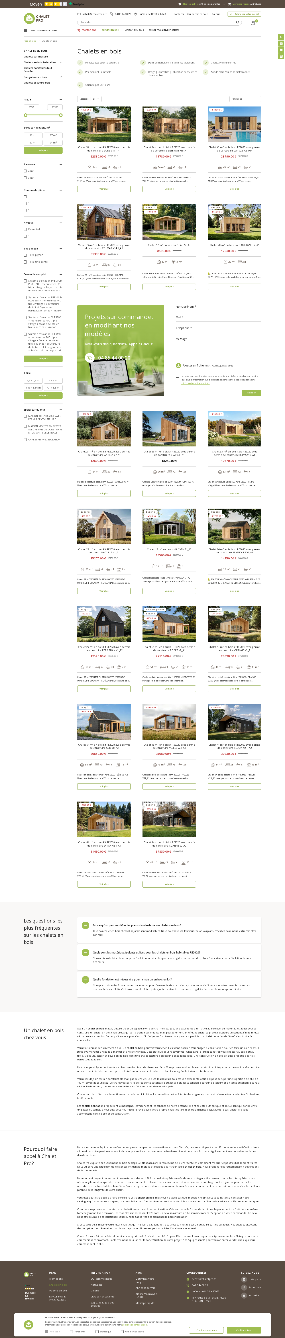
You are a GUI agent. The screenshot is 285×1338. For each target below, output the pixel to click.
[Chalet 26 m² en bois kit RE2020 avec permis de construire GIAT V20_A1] (169, 428)
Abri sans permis (145, 1287)
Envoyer (251, 392)
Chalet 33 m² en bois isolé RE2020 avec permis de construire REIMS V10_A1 (234, 453)
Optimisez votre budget (246, 13)
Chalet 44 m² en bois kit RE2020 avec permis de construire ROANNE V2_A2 (169, 844)
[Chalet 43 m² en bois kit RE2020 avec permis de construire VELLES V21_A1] (169, 722)
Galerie (216, 14)
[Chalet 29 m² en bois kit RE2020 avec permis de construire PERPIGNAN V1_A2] (104, 624)
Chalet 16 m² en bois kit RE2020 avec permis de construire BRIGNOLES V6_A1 (234, 551)
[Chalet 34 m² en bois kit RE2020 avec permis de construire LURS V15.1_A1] (104, 124)
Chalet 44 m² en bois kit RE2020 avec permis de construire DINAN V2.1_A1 (104, 844)
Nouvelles (96, 1284)
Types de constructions (43, 30)
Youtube (254, 1295)
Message (181, 339)
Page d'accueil (30, 40)
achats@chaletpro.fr (95, 14)
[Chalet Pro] (50, 18)
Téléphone (182, 328)
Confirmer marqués (206, 1330)
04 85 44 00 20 (123, 14)
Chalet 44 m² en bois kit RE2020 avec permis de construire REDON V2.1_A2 (234, 746)
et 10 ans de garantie (201, 4)
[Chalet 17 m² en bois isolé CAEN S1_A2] (169, 526)
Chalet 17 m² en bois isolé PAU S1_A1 (169, 245)
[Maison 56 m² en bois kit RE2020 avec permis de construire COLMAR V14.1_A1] (104, 222)
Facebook (255, 1287)
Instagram (255, 1279)
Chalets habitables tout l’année (38, 69)
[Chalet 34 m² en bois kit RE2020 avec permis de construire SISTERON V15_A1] (169, 124)
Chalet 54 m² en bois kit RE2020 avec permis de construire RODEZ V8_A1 (169, 648)
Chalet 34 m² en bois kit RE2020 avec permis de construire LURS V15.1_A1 (104, 149)
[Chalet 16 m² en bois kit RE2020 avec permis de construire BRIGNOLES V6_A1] (234, 526)
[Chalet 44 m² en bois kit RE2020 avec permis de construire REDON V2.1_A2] (234, 722)
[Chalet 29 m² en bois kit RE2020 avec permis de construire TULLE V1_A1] (104, 526)
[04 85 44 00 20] (281, 37)
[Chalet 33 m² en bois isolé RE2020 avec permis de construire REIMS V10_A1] (234, 428)
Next (126, 124)
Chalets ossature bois (37, 82)
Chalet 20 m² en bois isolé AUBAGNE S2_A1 (234, 245)
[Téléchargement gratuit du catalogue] (281, 50)
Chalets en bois (111, 30)
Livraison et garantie (102, 1296)
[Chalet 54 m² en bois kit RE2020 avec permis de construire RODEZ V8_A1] (169, 624)
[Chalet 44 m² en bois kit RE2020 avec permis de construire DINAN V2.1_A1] (104, 819)
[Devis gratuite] (281, 56)
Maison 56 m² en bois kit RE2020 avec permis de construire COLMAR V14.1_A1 (104, 246)
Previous (81, 124)
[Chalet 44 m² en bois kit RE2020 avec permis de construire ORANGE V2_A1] (234, 624)
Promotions (89, 30)
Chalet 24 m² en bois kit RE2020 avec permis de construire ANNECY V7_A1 (104, 453)
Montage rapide (145, 1303)
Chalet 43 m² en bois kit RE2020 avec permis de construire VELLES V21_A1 (169, 746)
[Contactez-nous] (281, 44)
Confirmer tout (244, 1330)
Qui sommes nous (197, 14)
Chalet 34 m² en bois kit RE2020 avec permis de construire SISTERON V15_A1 (169, 149)
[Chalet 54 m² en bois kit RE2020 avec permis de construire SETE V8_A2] (104, 722)
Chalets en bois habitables (40, 62)
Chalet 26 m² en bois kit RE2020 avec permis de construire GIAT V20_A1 (169, 453)
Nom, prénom (185, 307)
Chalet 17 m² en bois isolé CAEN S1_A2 (169, 549)
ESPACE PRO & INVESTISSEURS (164, 30)
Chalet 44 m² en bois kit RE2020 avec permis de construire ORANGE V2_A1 (234, 648)
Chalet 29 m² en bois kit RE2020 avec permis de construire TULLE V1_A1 (104, 551)
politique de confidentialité (134, 1325)
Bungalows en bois (35, 77)
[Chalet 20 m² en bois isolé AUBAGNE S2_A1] (234, 222)
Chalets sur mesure (36, 56)
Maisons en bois (134, 30)
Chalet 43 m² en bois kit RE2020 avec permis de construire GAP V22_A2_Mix (234, 149)
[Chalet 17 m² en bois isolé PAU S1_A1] (169, 222)
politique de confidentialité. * (195, 383)
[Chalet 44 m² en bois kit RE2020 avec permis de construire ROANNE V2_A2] (169, 819)
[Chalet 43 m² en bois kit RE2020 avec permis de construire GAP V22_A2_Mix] (234, 124)
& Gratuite (247, 4)
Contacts (179, 14)
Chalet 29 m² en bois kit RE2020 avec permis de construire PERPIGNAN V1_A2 (104, 648)
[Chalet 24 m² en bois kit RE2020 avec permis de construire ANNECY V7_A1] (104, 428)
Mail (178, 317)
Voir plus (43, 150)
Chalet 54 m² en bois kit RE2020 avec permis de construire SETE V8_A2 (104, 746)
